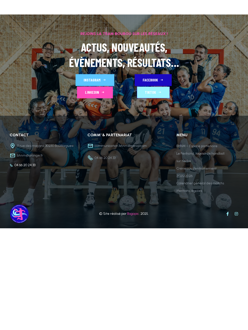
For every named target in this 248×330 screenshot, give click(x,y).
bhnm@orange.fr (30, 155)
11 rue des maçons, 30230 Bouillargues (45, 146)
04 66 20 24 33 (25, 165)
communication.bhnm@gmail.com (121, 146)
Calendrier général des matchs (200, 183)
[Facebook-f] (228, 214)
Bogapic (133, 214)
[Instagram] (236, 214)
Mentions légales (189, 191)
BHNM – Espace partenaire (196, 146)
